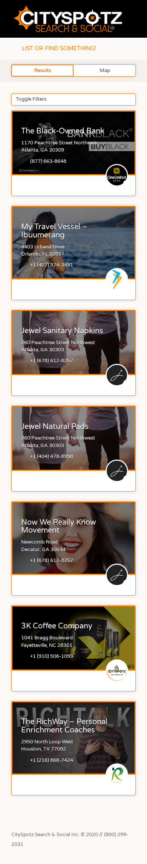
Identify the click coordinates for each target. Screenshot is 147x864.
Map (105, 70)
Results (42, 70)
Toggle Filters (31, 99)
